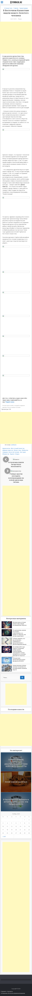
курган (13, 454)
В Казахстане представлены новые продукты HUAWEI (19, 659)
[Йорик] (16, 2)
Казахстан (6, 454)
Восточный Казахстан (18, 448)
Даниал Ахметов (8, 450)
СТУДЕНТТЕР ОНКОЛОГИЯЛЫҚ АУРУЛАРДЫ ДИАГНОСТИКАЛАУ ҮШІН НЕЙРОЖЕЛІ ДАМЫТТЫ (16, 761)
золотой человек (14, 452)
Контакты (10, 991)
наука (17, 454)
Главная (15, 8)
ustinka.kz (13, 445)
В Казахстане (8, 8)
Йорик (20, 19)
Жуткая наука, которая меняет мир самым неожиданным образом (19, 623)
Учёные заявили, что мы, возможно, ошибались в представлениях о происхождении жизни (19, 641)
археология (6, 448)
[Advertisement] (16, 38)
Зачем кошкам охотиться (16, 782)
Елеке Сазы (17, 450)
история (23, 452)
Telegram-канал (9, 402)
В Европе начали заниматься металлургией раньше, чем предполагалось (16, 801)
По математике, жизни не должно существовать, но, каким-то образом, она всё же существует (19, 633)
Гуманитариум (23, 8)
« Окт (4, 836)
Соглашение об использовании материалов (13, 993)
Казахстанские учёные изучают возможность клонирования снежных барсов (20, 667)
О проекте (3, 991)
